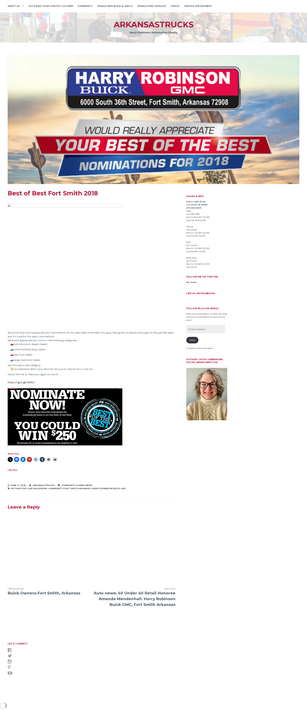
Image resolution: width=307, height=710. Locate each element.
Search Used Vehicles (151, 6)
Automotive (19, 488)
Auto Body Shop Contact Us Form (51, 6)
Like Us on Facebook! (200, 293)
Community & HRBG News (76, 485)
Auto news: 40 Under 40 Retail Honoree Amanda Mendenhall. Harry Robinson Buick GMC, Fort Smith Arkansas (134, 597)
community (55, 488)
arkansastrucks (153, 24)
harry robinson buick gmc (109, 488)
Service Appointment (198, 6)
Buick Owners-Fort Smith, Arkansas (44, 591)
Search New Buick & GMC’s (115, 6)
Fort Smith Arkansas (77, 488)
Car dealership (37, 488)
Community (85, 6)
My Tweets (191, 282)
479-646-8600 (193, 208)
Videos (175, 6)
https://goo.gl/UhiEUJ (21, 382)
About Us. (14, 6)
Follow (192, 340)
